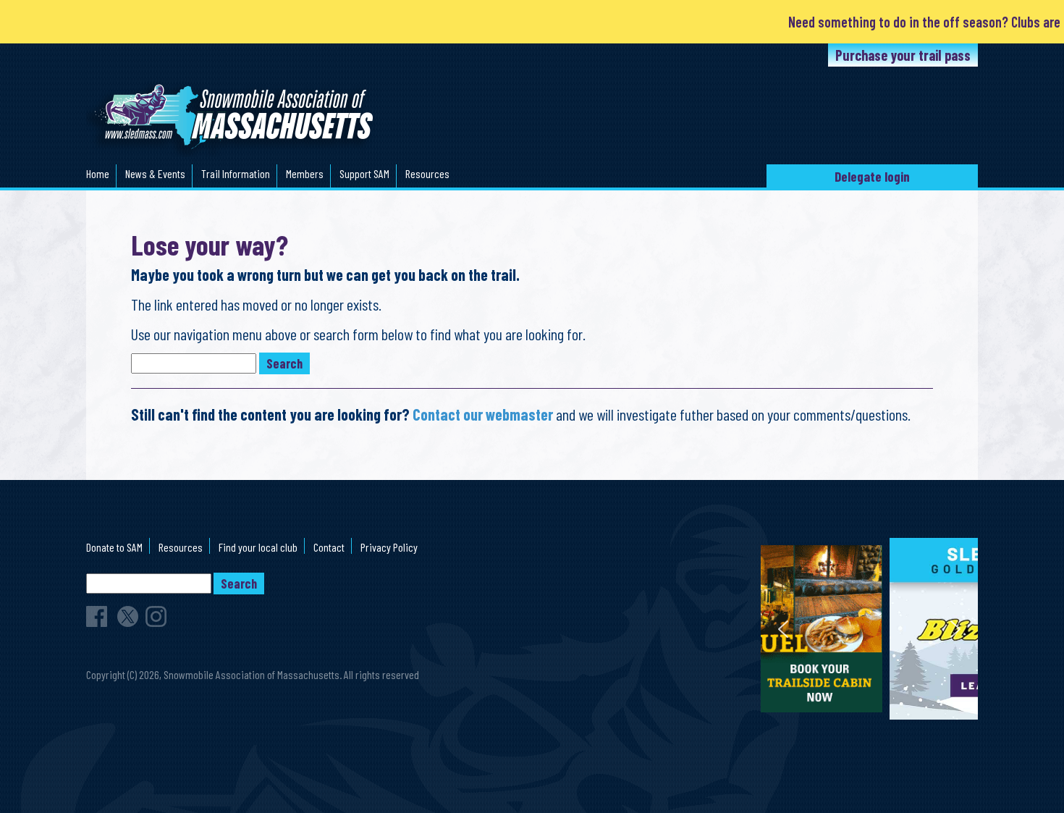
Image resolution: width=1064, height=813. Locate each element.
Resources (427, 173)
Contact (329, 547)
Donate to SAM (114, 547)
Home (97, 173)
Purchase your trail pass (903, 55)
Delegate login (872, 176)
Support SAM (364, 173)
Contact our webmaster (483, 414)
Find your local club (258, 547)
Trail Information (235, 173)
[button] (869, 629)
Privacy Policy (389, 547)
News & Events (155, 173)
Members (305, 173)
